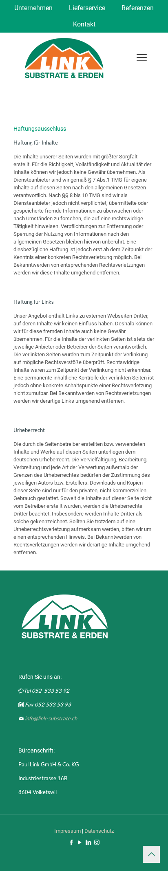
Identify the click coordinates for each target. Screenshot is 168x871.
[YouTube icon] (80, 842)
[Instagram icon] (97, 842)
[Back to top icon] (151, 854)
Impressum (67, 831)
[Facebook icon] (71, 842)
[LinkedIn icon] (88, 842)
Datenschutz (99, 831)
